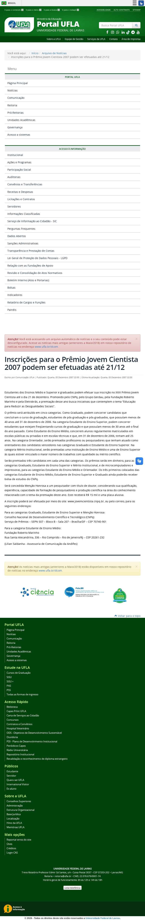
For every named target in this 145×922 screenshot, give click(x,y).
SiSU (9, 677)
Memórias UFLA (15, 827)
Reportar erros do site (19, 839)
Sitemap (136, 9)
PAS (9, 685)
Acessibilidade (104, 9)
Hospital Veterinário (18, 728)
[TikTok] (128, 32)
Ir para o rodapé (70, 10)
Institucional (15, 155)
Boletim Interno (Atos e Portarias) (28, 280)
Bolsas (11, 287)
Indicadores (14, 295)
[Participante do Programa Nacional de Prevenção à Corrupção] (120, 595)
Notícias (12, 90)
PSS (9, 690)
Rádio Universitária (17, 750)
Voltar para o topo (128, 616)
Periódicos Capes (16, 745)
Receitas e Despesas (20, 192)
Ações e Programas (19, 162)
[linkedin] (123, 32)
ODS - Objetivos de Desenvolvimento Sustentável (34, 732)
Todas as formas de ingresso (22, 694)
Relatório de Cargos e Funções (26, 302)
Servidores (14, 206)
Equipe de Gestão (74, 39)
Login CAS (12, 852)
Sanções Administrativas (22, 243)
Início (35, 53)
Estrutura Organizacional (20, 810)
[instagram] (113, 32)
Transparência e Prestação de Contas (30, 250)
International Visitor (18, 784)
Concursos (13, 719)
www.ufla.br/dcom (46, 346)
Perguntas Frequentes (21, 228)
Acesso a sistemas (18, 134)
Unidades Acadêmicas (21, 120)
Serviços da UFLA (96, 39)
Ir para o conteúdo (14, 10)
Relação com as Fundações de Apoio (30, 265)
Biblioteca (12, 706)
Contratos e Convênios (19, 724)
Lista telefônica (72, 887)
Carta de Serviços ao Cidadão (23, 715)
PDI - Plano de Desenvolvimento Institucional (32, 741)
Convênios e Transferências (24, 184)
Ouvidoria (12, 737)
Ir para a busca (51, 10)
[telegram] (133, 32)
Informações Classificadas (23, 214)
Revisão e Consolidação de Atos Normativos (34, 273)
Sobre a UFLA (54, 39)
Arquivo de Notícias (54, 53)
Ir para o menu (33, 10)
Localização (13, 818)
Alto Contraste (122, 9)
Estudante (12, 771)
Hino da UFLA (14, 823)
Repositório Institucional (20, 754)
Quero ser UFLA (15, 780)
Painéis (11, 310)
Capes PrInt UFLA (16, 711)
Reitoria (12, 105)
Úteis (9, 844)
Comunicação (15, 98)
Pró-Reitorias (15, 112)
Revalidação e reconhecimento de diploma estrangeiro (37, 758)
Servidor (11, 775)
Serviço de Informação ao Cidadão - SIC (32, 221)
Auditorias (13, 177)
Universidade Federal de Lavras (103, 918)
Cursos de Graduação (19, 672)
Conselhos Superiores (19, 801)
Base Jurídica (14, 814)
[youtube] (138, 32)
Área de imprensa (131, 39)
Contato (113, 39)
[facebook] (107, 32)
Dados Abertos (16, 236)
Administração (15, 805)
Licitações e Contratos (21, 199)
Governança (14, 127)
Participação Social (19, 169)
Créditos (11, 848)
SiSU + (10, 681)
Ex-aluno (11, 788)
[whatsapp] (118, 32)
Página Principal (17, 83)
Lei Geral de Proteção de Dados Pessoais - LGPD (37, 258)
